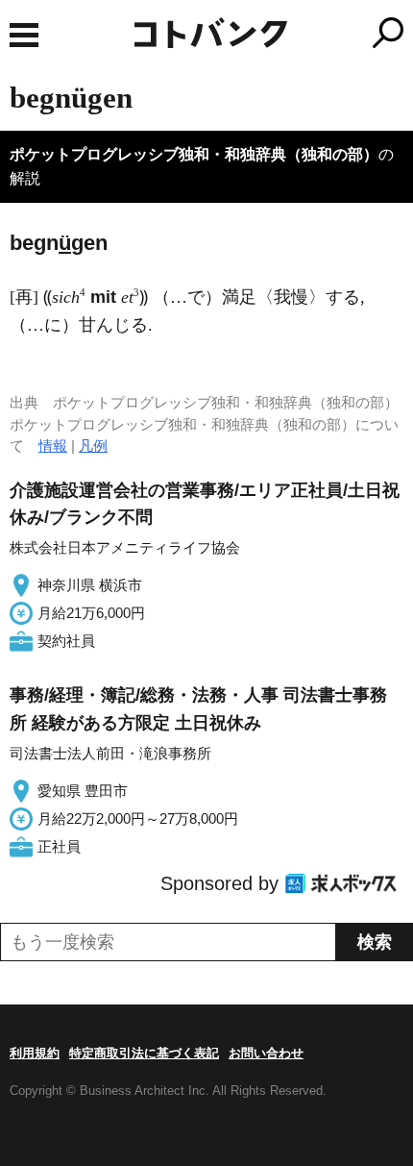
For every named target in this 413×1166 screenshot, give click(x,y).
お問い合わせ (266, 1053)
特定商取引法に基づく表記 (144, 1053)
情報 (52, 445)
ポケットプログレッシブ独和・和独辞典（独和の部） (194, 154)
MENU (24, 35)
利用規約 (35, 1053)
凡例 (93, 445)
